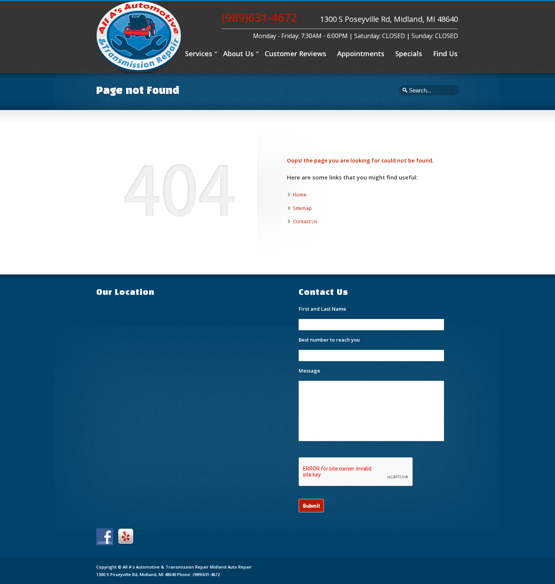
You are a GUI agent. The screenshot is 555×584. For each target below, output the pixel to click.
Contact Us (305, 221)
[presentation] (356, 472)
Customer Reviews (295, 53)
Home (300, 194)
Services (198, 53)
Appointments (360, 53)
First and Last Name (324, 309)
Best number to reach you (331, 340)
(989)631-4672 (259, 17)
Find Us (445, 53)
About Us (238, 53)
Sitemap (302, 208)
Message (309, 371)
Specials (408, 53)
